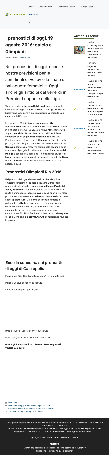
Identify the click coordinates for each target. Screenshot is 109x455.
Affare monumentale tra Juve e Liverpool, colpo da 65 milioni (95, 90)
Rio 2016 (46, 405)
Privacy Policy (54, 451)
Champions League (66, 6)
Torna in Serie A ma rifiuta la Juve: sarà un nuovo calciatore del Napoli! (95, 129)
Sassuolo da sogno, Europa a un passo (25, 411)
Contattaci (74, 437)
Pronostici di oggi (16, 405)
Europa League (88, 6)
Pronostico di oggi (33, 405)
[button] (29, 23)
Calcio (31, 6)
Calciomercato (45, 6)
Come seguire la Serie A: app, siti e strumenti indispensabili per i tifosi (95, 51)
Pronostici (33, 14)
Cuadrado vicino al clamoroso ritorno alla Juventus (31, 408)
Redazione (41, 451)
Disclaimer (68, 451)
